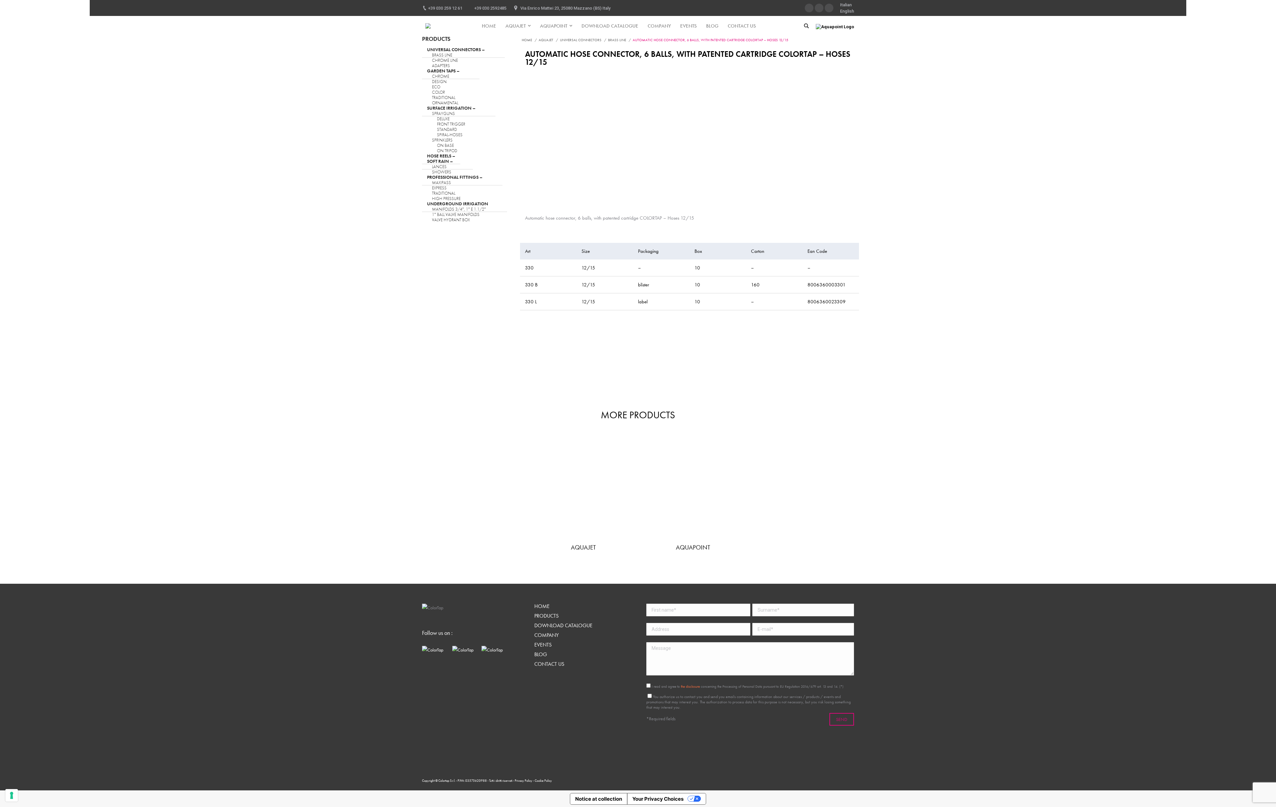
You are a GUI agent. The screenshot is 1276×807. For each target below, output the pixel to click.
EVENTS (543, 645)
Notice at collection (598, 799)
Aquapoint (693, 547)
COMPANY (546, 635)
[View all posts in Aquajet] (583, 488)
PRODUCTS (546, 616)
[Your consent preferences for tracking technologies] (11, 795)
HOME (542, 606)
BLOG (540, 654)
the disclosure (690, 686)
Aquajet (546, 40)
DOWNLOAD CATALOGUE (563, 625)
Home (527, 40)
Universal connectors (580, 40)
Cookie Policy (543, 780)
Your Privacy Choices (658, 799)
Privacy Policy (524, 780)
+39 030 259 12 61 (445, 8)
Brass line (617, 40)
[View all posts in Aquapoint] (693, 488)
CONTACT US (549, 664)
